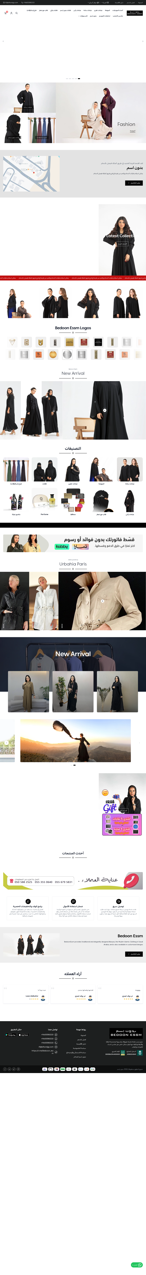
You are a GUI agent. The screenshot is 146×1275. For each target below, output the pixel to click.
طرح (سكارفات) (42, 137)
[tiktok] (14, 1069)
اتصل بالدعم (131, 2)
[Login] (11, 13)
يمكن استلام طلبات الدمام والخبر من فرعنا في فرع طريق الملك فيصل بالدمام (84, 278)
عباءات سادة (28, 107)
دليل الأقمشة (119, 2)
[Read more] (101, 112)
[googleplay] (10, 1035)
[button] (79, 78)
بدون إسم (120, 1069)
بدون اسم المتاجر (80, 1056)
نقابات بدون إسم (14, 137)
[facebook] (5, 1069)
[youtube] (9, 1069)
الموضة (132, 130)
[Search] (16, 13)
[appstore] (23, 1035)
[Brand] (6, 341)
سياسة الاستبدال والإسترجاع (76, 1052)
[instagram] (18, 1069)
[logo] (115, 1033)
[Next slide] (3, 41)
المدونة (140, 2)
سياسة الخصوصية (79, 1048)
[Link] (126, 302)
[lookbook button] (104, 410)
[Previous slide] (143, 41)
